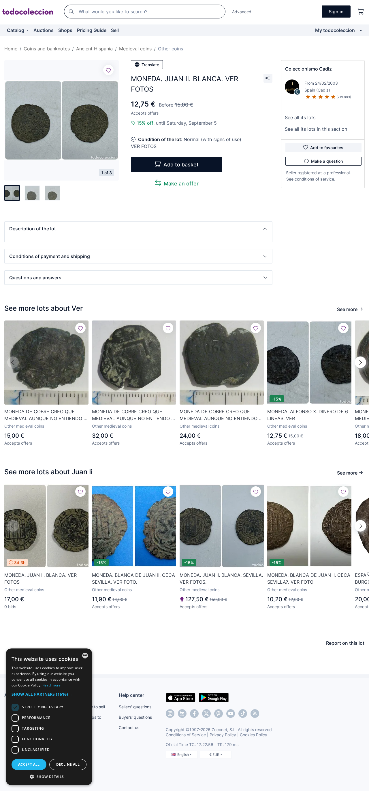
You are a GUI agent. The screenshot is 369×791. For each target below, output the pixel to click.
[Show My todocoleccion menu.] (360, 30)
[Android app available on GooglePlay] (214, 697)
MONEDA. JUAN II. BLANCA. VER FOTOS (40, 578)
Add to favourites (326, 147)
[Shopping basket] (360, 11)
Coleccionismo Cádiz (308, 69)
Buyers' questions (135, 717)
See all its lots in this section (316, 129)
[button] (138, 228)
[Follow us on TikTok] (242, 713)
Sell (115, 30)
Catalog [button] (16, 30)
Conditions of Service (186, 734)
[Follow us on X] (206, 713)
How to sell (94, 706)
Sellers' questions (135, 706)
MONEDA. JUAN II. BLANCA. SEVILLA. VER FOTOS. (221, 578)
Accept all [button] (29, 764)
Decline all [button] (68, 764)
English (183, 754)
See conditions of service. (310, 179)
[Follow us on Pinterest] (218, 713)
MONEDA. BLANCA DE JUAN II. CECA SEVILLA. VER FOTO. (133, 578)
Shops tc (92, 717)
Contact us (129, 727)
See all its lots (300, 117)
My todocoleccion (335, 30)
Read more (51, 685)
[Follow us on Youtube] (230, 713)
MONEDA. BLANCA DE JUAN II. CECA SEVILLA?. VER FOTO (308, 578)
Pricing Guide (91, 30)
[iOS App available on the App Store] (180, 697)
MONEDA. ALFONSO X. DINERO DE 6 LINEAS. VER (307, 415)
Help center (131, 695)
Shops (65, 30)
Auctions (43, 30)
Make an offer (181, 184)
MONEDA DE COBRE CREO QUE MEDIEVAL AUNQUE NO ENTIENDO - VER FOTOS (45, 415)
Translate (150, 64)
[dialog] (49, 716)
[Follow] (108, 70)
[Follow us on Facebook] (194, 713)
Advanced (241, 11)
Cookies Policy (253, 734)
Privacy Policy (223, 734)
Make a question (327, 161)
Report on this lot (345, 643)
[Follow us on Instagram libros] (182, 713)
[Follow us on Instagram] (170, 713)
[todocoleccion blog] (255, 713)
